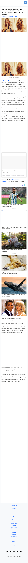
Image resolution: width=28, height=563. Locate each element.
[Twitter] (7, 551)
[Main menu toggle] (25, 2)
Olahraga (14, 525)
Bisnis (14, 521)
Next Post (14, 508)
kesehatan (14, 538)
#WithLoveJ (4, 181)
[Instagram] (14, 551)
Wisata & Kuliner (14, 527)
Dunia (14, 518)
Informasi (14, 534)
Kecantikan (14, 536)
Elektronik (14, 531)
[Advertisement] (14, 47)
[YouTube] (21, 551)
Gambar (14, 532)
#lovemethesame (16, 179)
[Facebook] (17, 551)
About (14, 545)
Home (14, 516)
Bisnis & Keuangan (14, 529)
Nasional (14, 520)
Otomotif (14, 540)
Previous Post (14, 505)
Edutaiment (5, 16)
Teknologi (14, 541)
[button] (21, 3)
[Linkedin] (10, 551)
